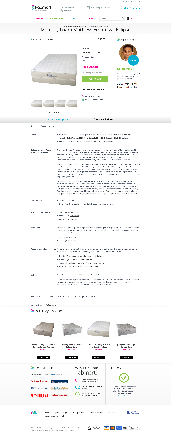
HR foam (74, 219)
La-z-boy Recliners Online (65, 430)
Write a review (51, 305)
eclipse (74, 184)
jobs (63, 416)
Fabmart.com (41, 8)
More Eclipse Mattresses (43, 39)
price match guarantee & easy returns (69, 412)
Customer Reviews (103, 119)
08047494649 (132, 7)
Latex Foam (74, 216)
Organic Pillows (71, 259)
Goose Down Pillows (85, 259)
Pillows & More (56, 18)
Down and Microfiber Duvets (87, 266)
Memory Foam (73, 212)
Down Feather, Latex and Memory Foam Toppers (85, 263)
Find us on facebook (133, 412)
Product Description (58, 119)
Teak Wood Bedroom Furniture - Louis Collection (85, 256)
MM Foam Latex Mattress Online (72, 428)
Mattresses (39, 18)
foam (108, 191)
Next (103, 39)
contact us (111, 412)
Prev (97, 39)
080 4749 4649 (128, 69)
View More (44, 357)
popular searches (51, 416)
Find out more (124, 396)
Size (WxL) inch (88, 48)
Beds (91, 18)
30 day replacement (100, 7)
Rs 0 (131, 18)
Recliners (74, 18)
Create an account (134, 1)
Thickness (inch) (88, 57)
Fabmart (34, 412)
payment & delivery (95, 412)
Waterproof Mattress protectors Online (43, 430)
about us (48, 412)
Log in (124, 1)
